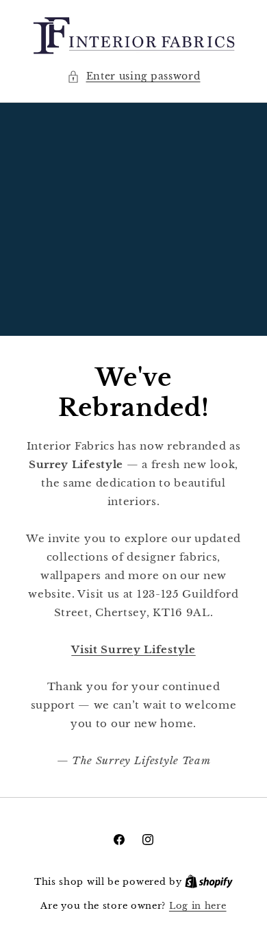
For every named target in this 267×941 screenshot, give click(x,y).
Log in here (198, 906)
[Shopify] (209, 882)
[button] (134, 76)
